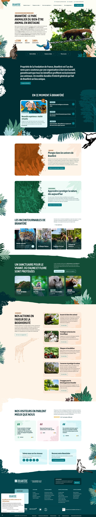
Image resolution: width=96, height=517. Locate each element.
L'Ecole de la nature (48, 492)
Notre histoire (76, 492)
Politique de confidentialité (43, 515)
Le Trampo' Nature (43, 246)
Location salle (61, 492)
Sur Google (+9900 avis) (67, 417)
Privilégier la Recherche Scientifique (67, 333)
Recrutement (75, 498)
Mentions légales (53, 515)
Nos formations (47, 498)
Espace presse (76, 496)
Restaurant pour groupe (63, 496)
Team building (61, 495)
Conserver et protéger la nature (70, 363)
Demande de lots (61, 502)
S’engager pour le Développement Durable (68, 382)
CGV (59, 515)
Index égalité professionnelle (76, 515)
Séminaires (60, 493)
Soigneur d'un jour (58, 246)
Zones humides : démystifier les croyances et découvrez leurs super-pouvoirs (60, 124)
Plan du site (34, 515)
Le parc (34, 492)
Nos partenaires (76, 495)
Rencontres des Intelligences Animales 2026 (59, 105)
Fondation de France (77, 493)
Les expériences (36, 493)
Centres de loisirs (47, 496)
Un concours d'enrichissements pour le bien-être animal (60, 114)
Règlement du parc (65, 515)
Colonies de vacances (71, 245)
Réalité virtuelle (21, 243)
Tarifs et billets (36, 498)
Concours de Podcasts (48, 499)
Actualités (35, 495)
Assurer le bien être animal (68, 315)
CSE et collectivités (62, 499)
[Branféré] (16, 5)
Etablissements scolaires (49, 495)
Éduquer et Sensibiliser (67, 348)
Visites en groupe (61, 498)
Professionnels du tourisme (63, 500)
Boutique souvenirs (36, 496)
